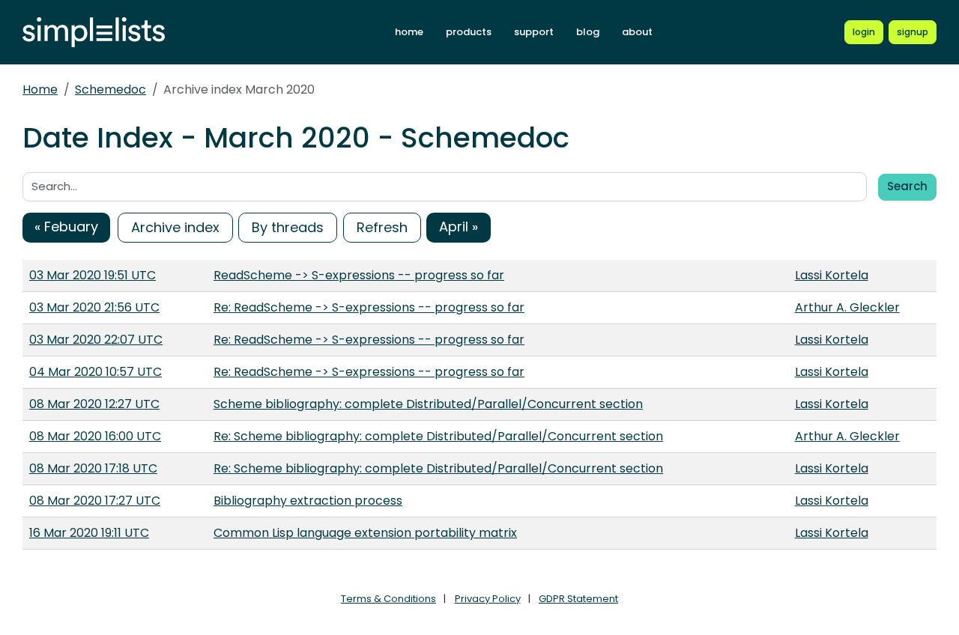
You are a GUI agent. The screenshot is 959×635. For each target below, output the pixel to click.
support (534, 32)
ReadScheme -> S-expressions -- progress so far (359, 275)
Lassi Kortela (831, 275)
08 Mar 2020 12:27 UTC (94, 404)
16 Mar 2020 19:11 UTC (89, 532)
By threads (288, 227)
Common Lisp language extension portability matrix (365, 532)
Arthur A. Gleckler (847, 307)
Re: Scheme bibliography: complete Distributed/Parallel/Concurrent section (438, 436)
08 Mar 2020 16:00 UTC (95, 436)
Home (40, 89)
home (409, 32)
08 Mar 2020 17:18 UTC (93, 468)
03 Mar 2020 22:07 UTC (96, 339)
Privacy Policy (488, 599)
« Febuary (66, 226)
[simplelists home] (93, 32)
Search (907, 186)
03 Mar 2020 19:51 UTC (92, 275)
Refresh (382, 227)
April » (458, 226)
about (637, 32)
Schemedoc (110, 89)
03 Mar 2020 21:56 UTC (94, 307)
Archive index (175, 227)
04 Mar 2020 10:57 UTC (95, 371)
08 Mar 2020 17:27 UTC (94, 500)
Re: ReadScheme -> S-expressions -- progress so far (369, 307)
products (468, 32)
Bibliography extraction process (308, 500)
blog (587, 32)
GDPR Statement (578, 599)
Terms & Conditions (388, 599)
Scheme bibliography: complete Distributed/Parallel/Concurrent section (428, 404)
